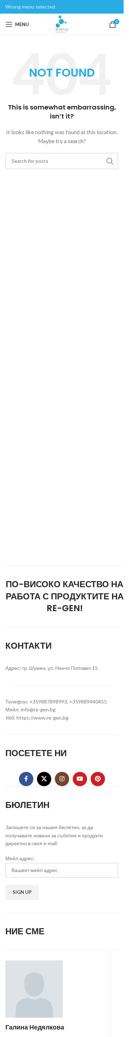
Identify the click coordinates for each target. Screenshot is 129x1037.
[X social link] (44, 779)
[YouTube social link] (80, 779)
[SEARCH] (110, 161)
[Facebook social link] (26, 779)
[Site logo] (62, 24)
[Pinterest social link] (98, 779)
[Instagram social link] (62, 779)
